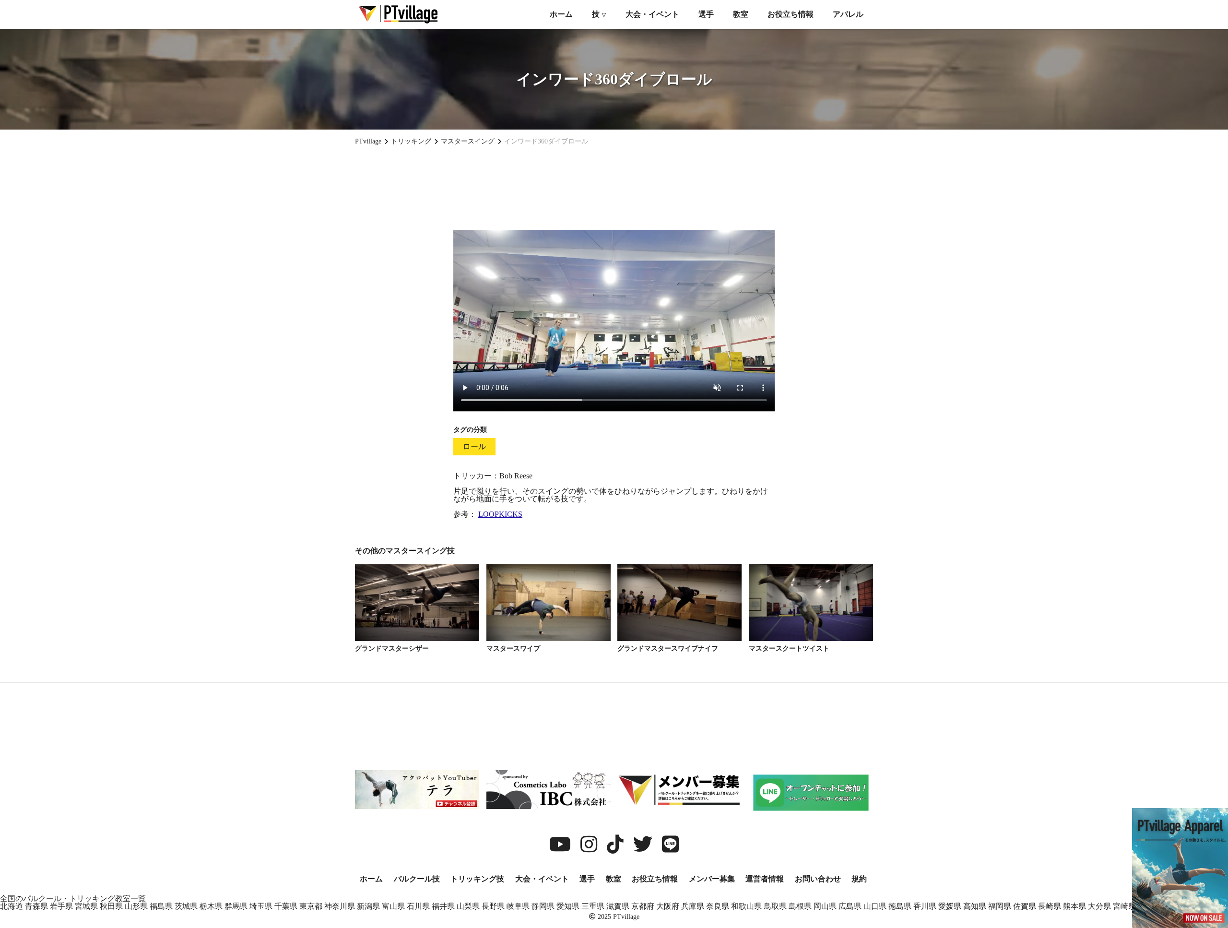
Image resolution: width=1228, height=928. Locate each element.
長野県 (493, 906)
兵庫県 (692, 906)
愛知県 (567, 906)
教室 (740, 14)
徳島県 (899, 906)
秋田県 (111, 906)
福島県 (161, 906)
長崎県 (1049, 906)
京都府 (642, 906)
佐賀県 (1024, 906)
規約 (859, 879)
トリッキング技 (477, 879)
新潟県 (368, 906)
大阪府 (667, 906)
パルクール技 (417, 879)
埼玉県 (260, 906)
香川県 (924, 906)
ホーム (561, 14)
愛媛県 (949, 906)
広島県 (850, 906)
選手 (706, 14)
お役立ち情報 (791, 14)
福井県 (443, 906)
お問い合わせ (818, 879)
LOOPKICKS (500, 514)
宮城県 (86, 906)
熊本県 (1074, 906)
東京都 (310, 906)
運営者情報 (764, 879)
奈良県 (717, 906)
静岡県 (543, 906)
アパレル (848, 14)
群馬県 (236, 906)
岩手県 (61, 906)
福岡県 (999, 906)
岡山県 (825, 906)
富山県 (393, 906)
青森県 (36, 906)
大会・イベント (652, 14)
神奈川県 (339, 906)
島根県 (800, 906)
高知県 (974, 906)
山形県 (136, 906)
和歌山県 (746, 906)
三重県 (592, 906)
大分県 (1099, 906)
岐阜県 (518, 906)
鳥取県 (775, 906)
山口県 (874, 906)
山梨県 (468, 906)
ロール (474, 446)
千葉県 (285, 906)
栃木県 (211, 906)
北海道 (11, 906)
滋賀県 (617, 906)
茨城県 (186, 906)
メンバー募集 (712, 879)
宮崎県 (1124, 906)
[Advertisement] (614, 187)
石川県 (418, 906)
